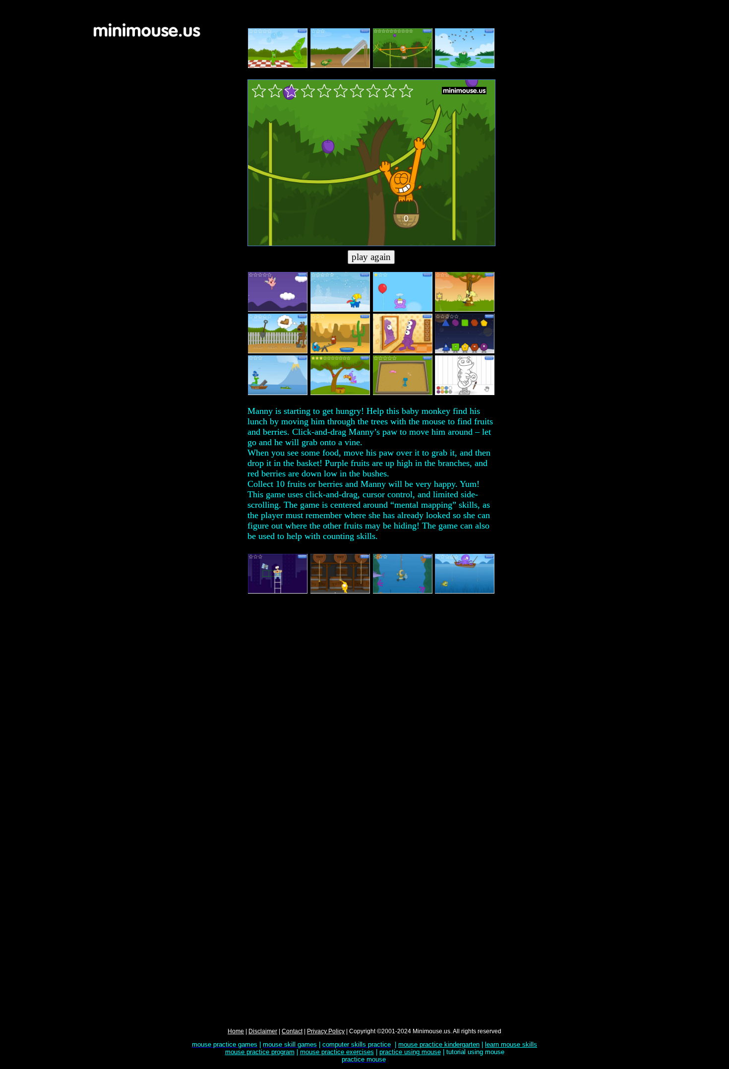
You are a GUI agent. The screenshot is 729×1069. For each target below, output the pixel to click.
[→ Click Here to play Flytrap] (464, 66)
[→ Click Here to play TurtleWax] (340, 66)
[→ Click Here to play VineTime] (402, 66)
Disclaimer (262, 1031)
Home (236, 1031)
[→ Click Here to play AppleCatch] (340, 393)
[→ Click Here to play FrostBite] (340, 309)
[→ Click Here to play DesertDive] (340, 351)
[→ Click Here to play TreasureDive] (402, 591)
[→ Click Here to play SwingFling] (464, 309)
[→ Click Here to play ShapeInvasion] (464, 351)
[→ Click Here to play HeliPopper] (402, 309)
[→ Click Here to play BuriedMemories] (277, 351)
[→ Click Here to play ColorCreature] (464, 393)
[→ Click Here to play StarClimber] (277, 591)
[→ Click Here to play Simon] (402, 351)
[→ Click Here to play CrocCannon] (277, 393)
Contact (292, 1031)
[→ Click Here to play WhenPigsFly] (277, 309)
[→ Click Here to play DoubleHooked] (464, 591)
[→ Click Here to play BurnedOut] (340, 591)
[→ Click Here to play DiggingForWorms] (402, 393)
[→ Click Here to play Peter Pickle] (277, 66)
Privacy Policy (326, 1031)
